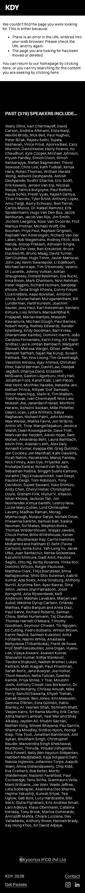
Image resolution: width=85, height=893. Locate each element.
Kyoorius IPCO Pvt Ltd (44, 859)
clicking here (47, 72)
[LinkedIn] (77, 885)
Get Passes (16, 884)
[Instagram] (68, 885)
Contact (72, 876)
